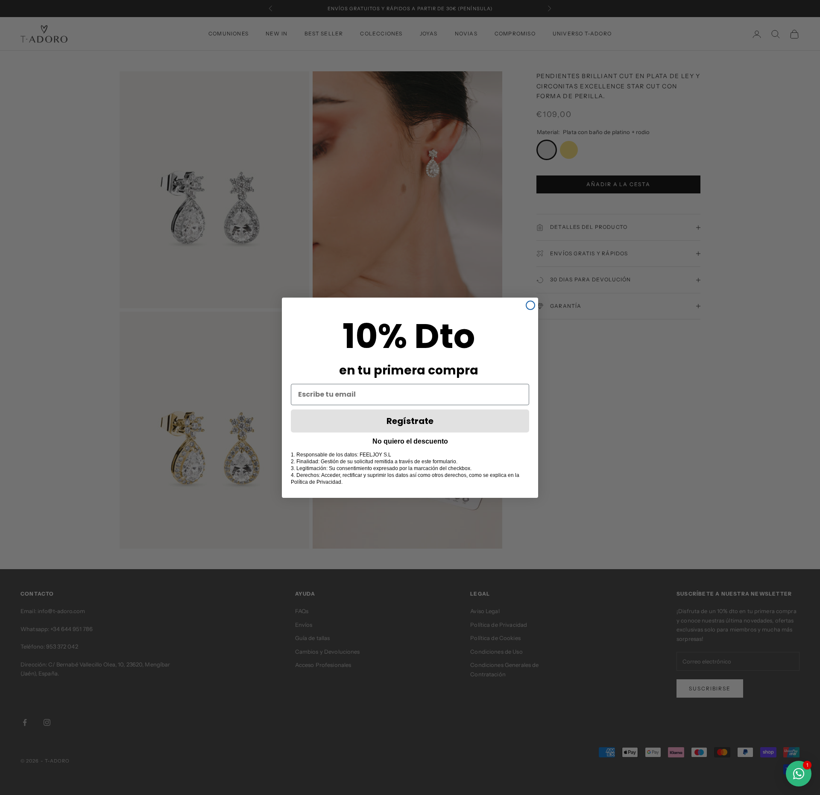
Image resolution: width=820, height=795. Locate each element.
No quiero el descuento (410, 441)
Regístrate (410, 421)
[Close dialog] (530, 305)
